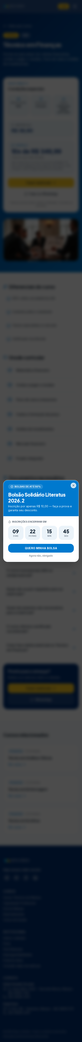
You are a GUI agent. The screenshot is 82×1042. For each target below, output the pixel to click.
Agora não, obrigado (41, 555)
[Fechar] (73, 485)
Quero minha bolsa (41, 548)
